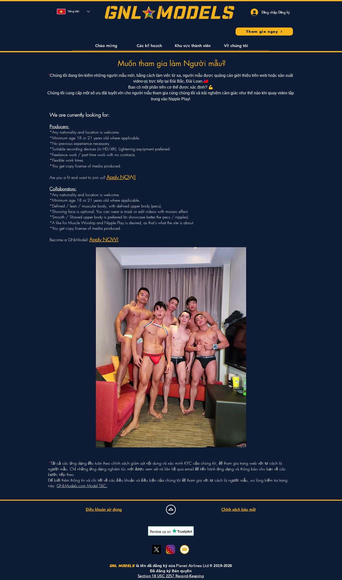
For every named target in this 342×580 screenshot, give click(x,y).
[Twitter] (156, 549)
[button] (106, 47)
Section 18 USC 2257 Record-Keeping (171, 575)
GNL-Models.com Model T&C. (82, 485)
